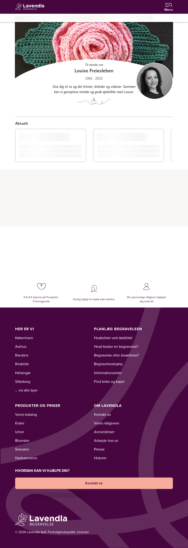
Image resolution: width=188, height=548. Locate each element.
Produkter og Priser (37, 405)
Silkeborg (22, 381)
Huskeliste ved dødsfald (113, 337)
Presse (99, 449)
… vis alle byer (26, 390)
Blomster (22, 440)
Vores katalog (26, 414)
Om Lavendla (108, 405)
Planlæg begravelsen (118, 329)
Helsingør (22, 372)
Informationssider (108, 372)
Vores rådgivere (106, 423)
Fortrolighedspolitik (61, 532)
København (24, 337)
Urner (19, 431)
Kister (19, 423)
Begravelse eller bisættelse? (116, 355)
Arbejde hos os (106, 440)
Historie (100, 457)
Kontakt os (102, 414)
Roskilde (22, 363)
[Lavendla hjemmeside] (31, 7)
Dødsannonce (26, 457)
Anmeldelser (104, 431)
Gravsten (22, 449)
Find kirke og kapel (109, 381)
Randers (21, 355)
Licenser (83, 532)
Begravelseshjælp (108, 363)
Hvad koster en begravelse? (116, 346)
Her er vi (24, 329)
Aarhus (20, 346)
